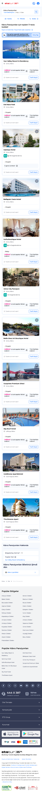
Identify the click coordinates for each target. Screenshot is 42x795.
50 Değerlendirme (14, 295)
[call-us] (34, 3)
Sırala (34, 19)
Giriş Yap (36, 35)
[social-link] (3, 685)
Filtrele (22, 19)
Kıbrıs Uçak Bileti (13, 572)
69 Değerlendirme (16, 156)
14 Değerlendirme (15, 245)
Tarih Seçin (33, 77)
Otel (9, 581)
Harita (9, 19)
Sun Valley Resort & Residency (15, 560)
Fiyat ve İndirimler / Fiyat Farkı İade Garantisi (16, 30)
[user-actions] (38, 3)
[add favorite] (36, 43)
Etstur (3, 581)
